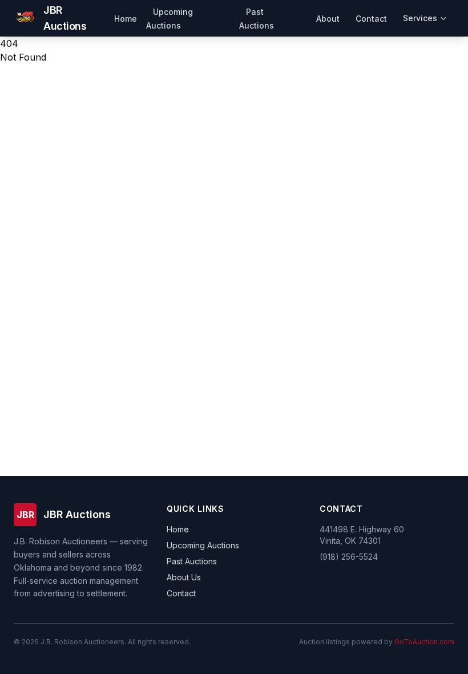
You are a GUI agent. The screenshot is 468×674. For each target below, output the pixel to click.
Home (125, 18)
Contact (371, 18)
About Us (184, 577)
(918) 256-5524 (349, 556)
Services (420, 18)
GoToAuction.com (424, 641)
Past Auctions (256, 18)
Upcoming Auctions (169, 18)
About (328, 18)
